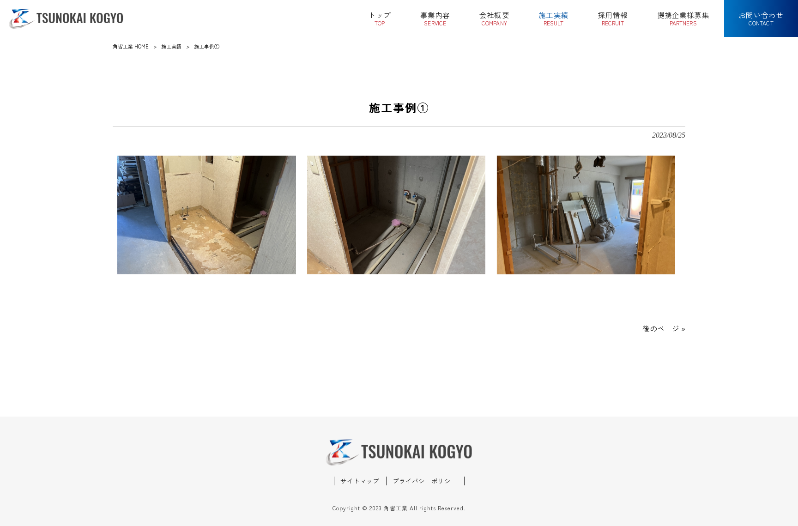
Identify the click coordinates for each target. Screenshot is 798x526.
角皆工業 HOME (131, 46)
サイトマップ (359, 481)
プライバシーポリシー (425, 481)
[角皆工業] (66, 18)
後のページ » (663, 328)
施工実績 (171, 46)
